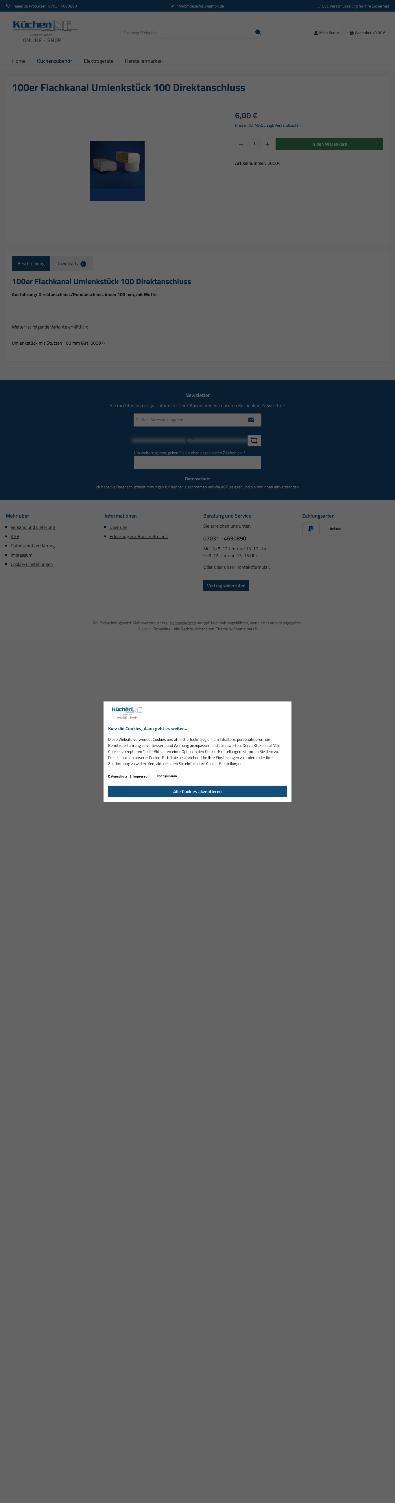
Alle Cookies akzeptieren (197, 791)
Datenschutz (118, 776)
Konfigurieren (167, 776)
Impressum (142, 776)
